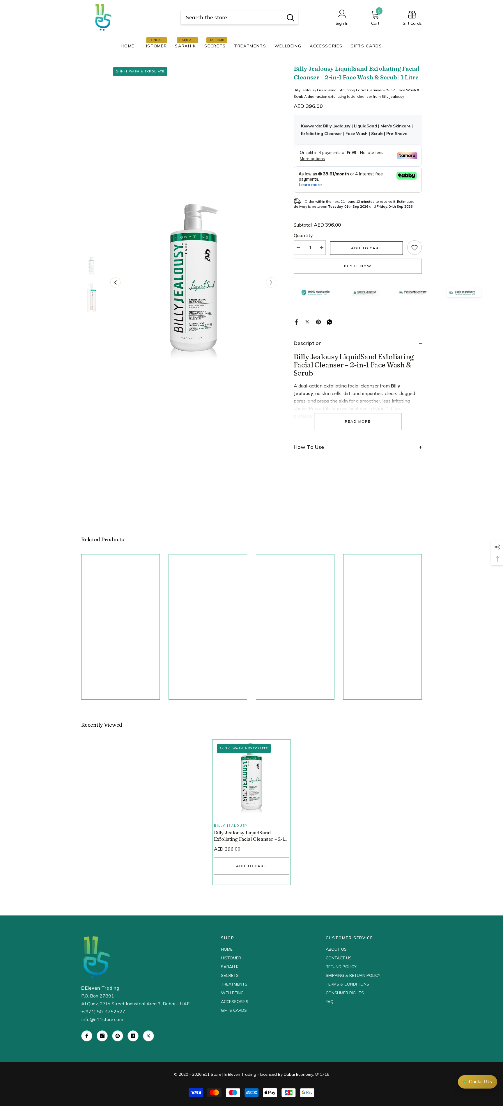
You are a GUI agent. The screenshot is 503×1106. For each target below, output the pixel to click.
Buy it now (357, 266)
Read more (358, 421)
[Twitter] (307, 321)
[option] (193, 283)
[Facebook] (296, 321)
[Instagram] (102, 1035)
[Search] (239, 17)
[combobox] (232, 17)
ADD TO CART (366, 248)
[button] (115, 283)
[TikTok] (133, 1035)
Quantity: (304, 235)
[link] (414, 247)
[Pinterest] (318, 321)
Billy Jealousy (231, 826)
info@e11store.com (102, 1019)
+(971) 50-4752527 (103, 1011)
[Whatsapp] (329, 321)
